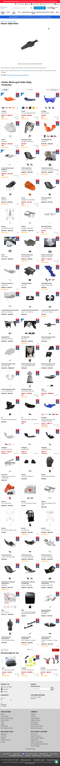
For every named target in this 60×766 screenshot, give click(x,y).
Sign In (2, 714)
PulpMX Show (34, 740)
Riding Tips (4, 734)
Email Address (35, 686)
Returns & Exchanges (7, 718)
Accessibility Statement (16, 755)
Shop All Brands (36, 755)
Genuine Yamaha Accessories (8, 21)
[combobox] (54, 89)
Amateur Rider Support (37, 738)
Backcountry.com (26, 760)
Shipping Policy (43, 754)
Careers (33, 716)
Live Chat (51, 4)
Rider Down (34, 734)
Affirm (2, 722)
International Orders (7, 728)
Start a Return (5, 720)
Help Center (4, 726)
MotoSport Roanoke (36, 728)
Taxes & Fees (53, 754)
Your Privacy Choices (31, 754)
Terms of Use (6, 754)
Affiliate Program (36, 720)
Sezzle (2, 724)
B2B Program (34, 722)
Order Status (4, 716)
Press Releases (35, 718)
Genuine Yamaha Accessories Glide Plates (18, 75)
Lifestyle (3, 738)
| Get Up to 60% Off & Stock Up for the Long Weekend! (30, 17)
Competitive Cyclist (38, 760)
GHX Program (35, 724)
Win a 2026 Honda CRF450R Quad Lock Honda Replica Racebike (30, 1)
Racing (3, 742)
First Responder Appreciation (39, 744)
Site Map (27, 755)
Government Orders (37, 726)
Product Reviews (5, 740)
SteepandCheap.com (53, 760)
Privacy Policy (16, 754)
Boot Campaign (35, 746)
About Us (33, 714)
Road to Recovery (36, 736)
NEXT (55, 650)
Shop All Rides (47, 755)
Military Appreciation (37, 742)
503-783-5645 (22, 70)
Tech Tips (3, 736)
